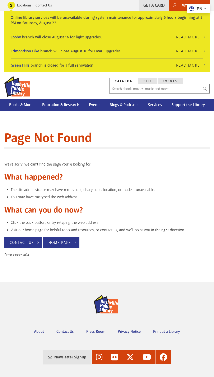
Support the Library (188, 104)
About (39, 331)
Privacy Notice (129, 331)
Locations (24, 5)
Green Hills (20, 65)
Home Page (59, 242)
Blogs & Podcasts (124, 104)
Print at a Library (166, 331)
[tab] (123, 81)
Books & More (21, 104)
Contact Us (44, 5)
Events (170, 81)
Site (148, 81)
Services (155, 104)
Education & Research (60, 104)
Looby (16, 37)
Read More (189, 37)
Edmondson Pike (25, 51)
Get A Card (154, 5)
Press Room (95, 331)
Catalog (124, 81)
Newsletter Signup (70, 357)
